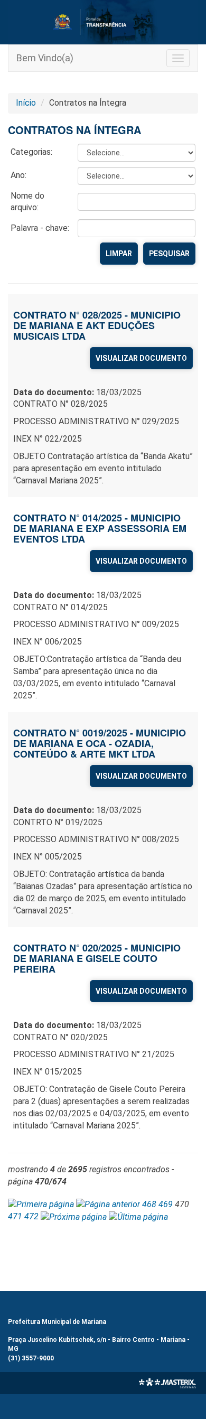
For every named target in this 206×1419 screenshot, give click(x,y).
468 (149, 1204)
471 (15, 1216)
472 (31, 1216)
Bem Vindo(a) (44, 57)
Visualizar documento (141, 358)
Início (26, 103)
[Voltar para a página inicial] (103, 22)
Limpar (119, 253)
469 (165, 1204)
